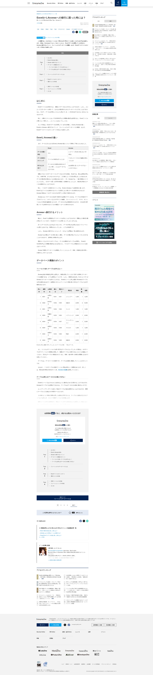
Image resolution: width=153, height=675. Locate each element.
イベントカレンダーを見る (105, 242)
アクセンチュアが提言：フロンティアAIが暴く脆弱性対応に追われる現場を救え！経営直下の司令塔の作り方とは (49, 583)
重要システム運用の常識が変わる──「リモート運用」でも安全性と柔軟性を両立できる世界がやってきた (104, 124)
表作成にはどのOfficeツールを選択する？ (50, 533)
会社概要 (89, 664)
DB (38, 29)
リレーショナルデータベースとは (56, 74)
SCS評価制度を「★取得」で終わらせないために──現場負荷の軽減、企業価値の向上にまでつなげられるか (104, 131)
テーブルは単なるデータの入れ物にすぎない (60, 69)
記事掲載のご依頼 (97, 625)
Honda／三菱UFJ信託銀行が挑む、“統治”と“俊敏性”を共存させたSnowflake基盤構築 (77, 596)
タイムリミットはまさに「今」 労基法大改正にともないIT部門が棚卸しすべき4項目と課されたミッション (50, 596)
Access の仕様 (62, 370)
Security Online (51, 3)
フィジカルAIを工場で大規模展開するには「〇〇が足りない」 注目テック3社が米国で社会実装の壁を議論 (77, 590)
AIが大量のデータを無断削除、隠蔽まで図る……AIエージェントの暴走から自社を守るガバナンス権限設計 (49, 590)
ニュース (79, 3)
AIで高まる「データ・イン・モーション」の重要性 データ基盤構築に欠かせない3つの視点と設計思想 (104, 187)
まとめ (49, 91)
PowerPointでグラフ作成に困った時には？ (51, 535)
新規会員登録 (52, 440)
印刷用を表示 (42, 521)
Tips (51, 29)
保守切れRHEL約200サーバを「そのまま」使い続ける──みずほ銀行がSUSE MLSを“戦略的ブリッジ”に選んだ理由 (104, 180)
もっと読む (42, 537)
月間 (110, 21)
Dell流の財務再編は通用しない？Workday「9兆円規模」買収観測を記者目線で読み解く (50, 576)
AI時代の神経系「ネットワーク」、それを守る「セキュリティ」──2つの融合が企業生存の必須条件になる (49, 603)
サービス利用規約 (96, 664)
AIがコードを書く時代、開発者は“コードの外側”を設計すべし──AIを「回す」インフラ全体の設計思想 (104, 173)
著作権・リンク (69, 664)
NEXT (73, 505)
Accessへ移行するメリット (54, 62)
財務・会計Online (70, 3)
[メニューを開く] (29, 3)
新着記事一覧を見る (104, 192)
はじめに (50, 58)
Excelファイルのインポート (55, 79)
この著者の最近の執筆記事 (54, 560)
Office (42, 29)
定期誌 (51, 638)
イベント (91, 3)
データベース (61, 29)
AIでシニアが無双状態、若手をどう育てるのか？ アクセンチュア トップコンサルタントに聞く (77, 583)
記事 (85, 3)
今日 (98, 21)
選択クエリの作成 (52, 81)
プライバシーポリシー (106, 664)
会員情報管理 (77, 664)
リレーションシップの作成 (54, 89)
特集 (97, 3)
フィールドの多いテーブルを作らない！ (59, 67)
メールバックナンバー (63, 436)
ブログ (102, 3)
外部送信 (114, 664)
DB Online (60, 3)
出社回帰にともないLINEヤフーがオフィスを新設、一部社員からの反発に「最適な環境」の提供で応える (77, 576)
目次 (62, 53)
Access (68, 29)
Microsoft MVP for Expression (55, 550)
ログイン (74, 440)
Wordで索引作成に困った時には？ (48, 531)
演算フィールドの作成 (53, 86)
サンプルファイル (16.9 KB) (53, 37)
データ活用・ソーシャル (77, 29)
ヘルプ (62, 664)
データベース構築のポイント (55, 64)
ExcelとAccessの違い (53, 60)
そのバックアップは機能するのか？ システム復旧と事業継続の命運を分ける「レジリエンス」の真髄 (77, 601)
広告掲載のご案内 (110, 625)
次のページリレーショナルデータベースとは (62, 497)
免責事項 (83, 664)
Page (41, 74)
